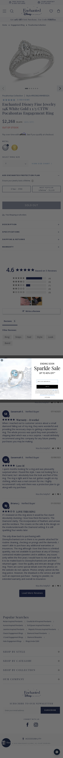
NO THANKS (47, 397)
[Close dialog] (2, 360)
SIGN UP (47, 386)
